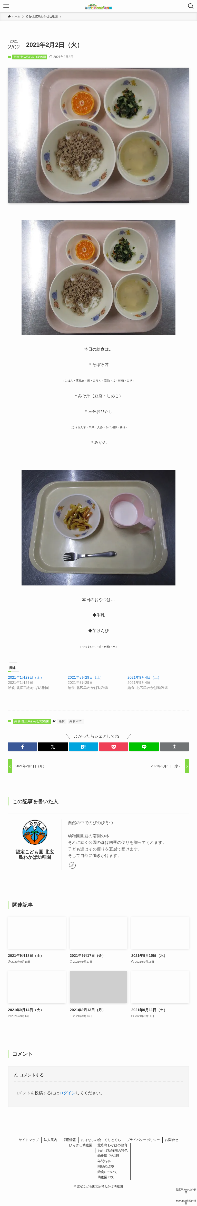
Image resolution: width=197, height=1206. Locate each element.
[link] (72, 865)
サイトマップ (29, 1140)
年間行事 (104, 1161)
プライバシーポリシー (143, 1140)
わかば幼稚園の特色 (113, 1150)
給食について (107, 1172)
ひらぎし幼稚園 (80, 1145)
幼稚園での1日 (108, 1156)
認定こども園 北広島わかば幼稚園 (35, 854)
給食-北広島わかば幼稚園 (30, 56)
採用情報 (69, 1140)
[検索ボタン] (191, 6)
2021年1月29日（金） (26, 677)
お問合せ (171, 1140)
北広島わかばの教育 (112, 1145)
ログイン (67, 1093)
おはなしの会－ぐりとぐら (101, 1140)
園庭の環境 (105, 1166)
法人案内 (50, 1140)
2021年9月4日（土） (144, 677)
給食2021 (76, 721)
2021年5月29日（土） (86, 677)
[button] (22, 746)
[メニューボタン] (6, 6)
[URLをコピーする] (174, 746)
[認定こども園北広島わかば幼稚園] (98, 6)
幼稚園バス (105, 1177)
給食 (62, 721)
